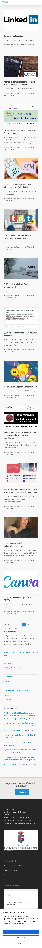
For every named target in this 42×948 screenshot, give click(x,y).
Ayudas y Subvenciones (12, 668)
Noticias (6, 695)
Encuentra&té (8, 677)
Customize (21, 938)
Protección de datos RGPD (13, 866)
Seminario (7, 700)
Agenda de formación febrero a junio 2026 (18, 735)
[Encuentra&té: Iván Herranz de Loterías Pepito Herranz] (21, 114)
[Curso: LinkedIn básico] (21, 20)
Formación (7, 686)
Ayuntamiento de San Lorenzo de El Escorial (19, 45)
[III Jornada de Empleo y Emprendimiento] (21, 371)
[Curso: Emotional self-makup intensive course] (21, 527)
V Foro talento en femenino (13, 730)
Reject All (21, 943)
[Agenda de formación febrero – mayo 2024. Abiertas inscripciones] (21, 66)
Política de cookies (10, 870)
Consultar (22, 792)
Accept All (21, 932)
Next (15, 628)
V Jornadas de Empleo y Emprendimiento (18, 742)
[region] (21, 928)
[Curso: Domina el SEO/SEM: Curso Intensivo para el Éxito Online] (21, 168)
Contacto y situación (11, 875)
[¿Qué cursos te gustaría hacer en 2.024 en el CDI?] (21, 317)
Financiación (8, 681)
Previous (8, 624)
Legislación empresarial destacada (16, 690)
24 (10, 628)
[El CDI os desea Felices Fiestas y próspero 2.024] (21, 268)
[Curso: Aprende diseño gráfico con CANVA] (21, 582)
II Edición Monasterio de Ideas (14, 764)
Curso (6, 672)
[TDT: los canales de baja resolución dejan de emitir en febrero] (21, 220)
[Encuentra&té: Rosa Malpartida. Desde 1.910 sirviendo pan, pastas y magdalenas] (21, 417)
